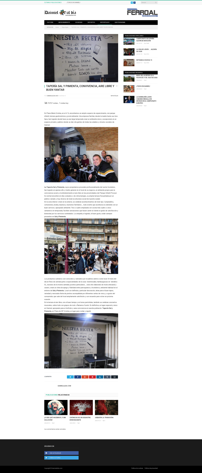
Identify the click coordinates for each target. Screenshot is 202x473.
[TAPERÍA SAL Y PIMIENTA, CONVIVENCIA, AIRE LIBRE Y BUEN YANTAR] (81, 58)
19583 (147, 43)
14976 (147, 54)
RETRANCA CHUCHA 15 (144, 60)
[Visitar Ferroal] (142, 16)
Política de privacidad (151, 468)
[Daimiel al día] (60, 12)
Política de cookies (137, 468)
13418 (147, 63)
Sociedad (78, 22)
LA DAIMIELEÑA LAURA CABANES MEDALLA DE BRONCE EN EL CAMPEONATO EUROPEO (146, 100)
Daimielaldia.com (52, 95)
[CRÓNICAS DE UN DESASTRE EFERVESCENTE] (81, 407)
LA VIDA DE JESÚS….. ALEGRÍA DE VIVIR (146, 50)
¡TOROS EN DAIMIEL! (73, 2)
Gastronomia (120, 22)
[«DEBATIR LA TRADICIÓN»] (106, 407)
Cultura (50, 22)
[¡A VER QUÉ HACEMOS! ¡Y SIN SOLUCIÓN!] (56, 407)
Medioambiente (64, 22)
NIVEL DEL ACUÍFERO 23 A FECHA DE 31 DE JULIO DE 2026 (146, 76)
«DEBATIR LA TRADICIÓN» (104, 418)
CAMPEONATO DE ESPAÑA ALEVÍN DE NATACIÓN (145, 40)
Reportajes (104, 22)
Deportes (91, 22)
